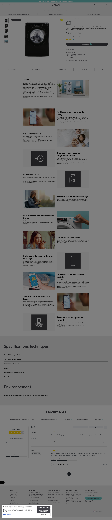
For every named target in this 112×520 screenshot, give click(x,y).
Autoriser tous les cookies (43, 507)
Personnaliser (43, 514)
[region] (27, 511)
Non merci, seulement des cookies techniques (44, 511)
